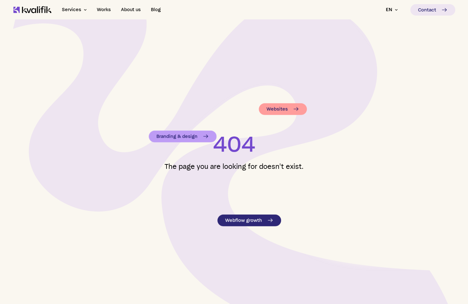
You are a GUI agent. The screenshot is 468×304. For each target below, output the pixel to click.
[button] (74, 10)
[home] (32, 9)
